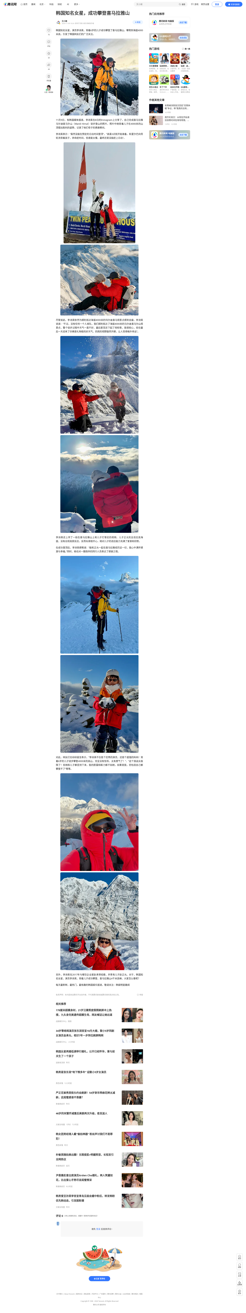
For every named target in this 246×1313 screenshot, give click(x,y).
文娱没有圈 (60, 1124)
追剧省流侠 (60, 1062)
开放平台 (95, 1294)
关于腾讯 (59, 1294)
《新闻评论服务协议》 (90, 1216)
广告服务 (103, 1294)
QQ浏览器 (126, 1294)
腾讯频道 (135, 1294)
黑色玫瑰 (59, 1083)
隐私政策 (87, 1294)
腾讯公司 (96, 1305)
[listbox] (99, 1105)
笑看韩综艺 (60, 1104)
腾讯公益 (118, 1294)
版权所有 (103, 1305)
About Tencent (69, 1294)
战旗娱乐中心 (61, 1021)
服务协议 (79, 1294)
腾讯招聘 (110, 1294)
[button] (183, 22)
